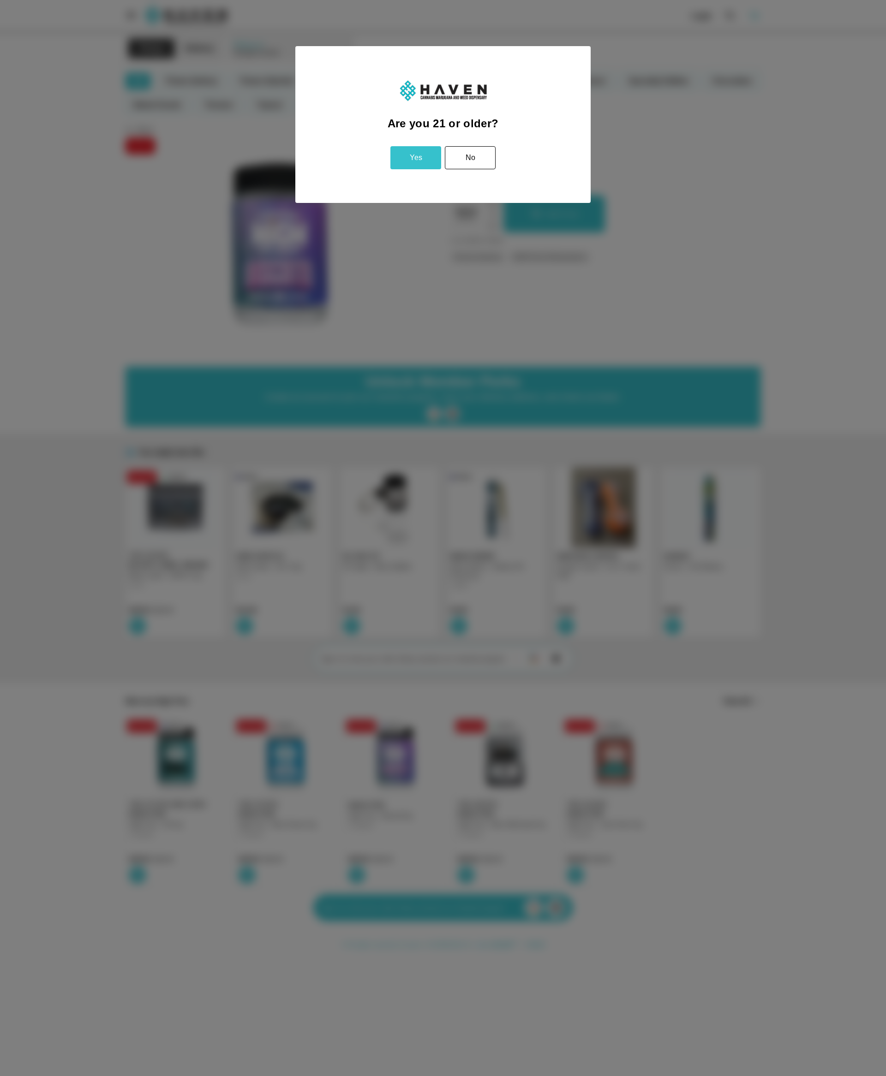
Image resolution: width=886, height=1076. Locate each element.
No (470, 157)
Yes (416, 157)
